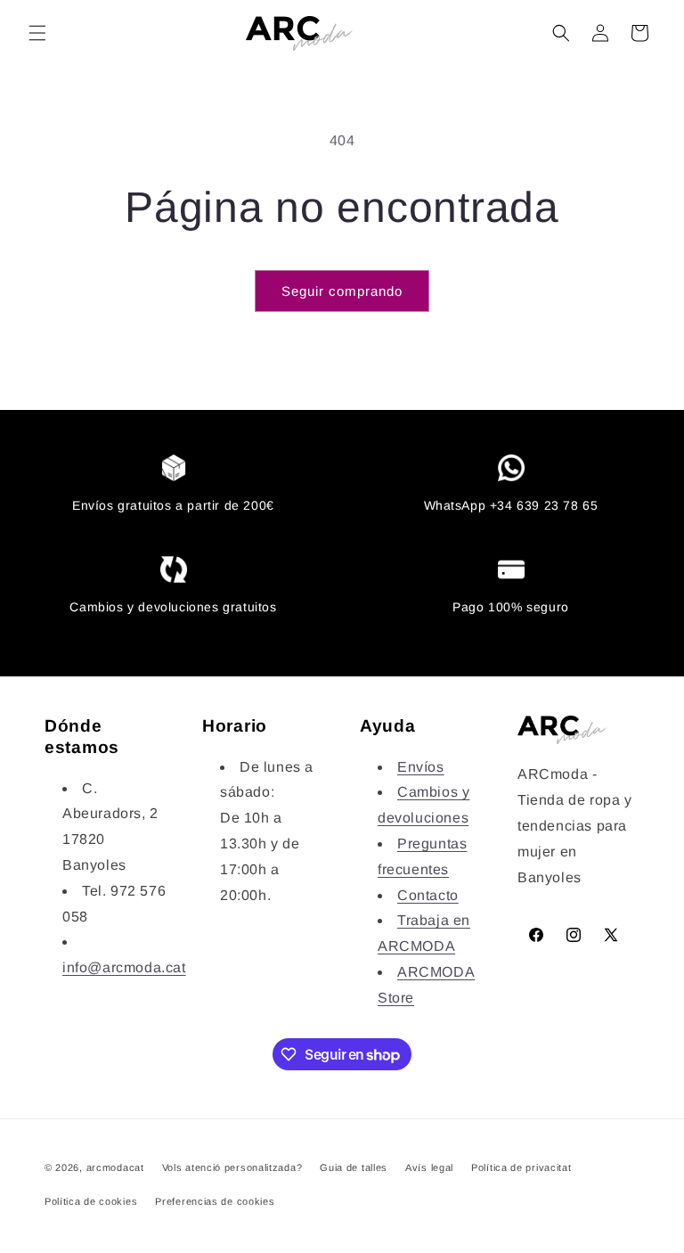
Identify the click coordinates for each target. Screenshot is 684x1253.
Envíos (420, 766)
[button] (37, 33)
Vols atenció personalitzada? (232, 1167)
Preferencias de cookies (214, 1201)
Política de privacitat (521, 1167)
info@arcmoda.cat (124, 967)
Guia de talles (353, 1167)
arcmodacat (115, 1167)
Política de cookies (91, 1201)
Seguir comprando (342, 291)
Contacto (428, 895)
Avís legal (429, 1167)
